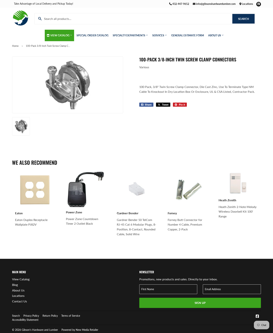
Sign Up (200, 302)
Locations (247, 3)
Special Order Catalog (92, 35)
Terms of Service (70, 315)
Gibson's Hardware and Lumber (40, 329)
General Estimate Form (187, 35)
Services (158, 35)
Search (246, 18)
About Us (215, 35)
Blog (15, 284)
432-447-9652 (180, 3)
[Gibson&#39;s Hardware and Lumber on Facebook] (257, 316)
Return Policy (50, 315)
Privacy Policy (31, 315)
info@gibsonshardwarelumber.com (215, 3)
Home (15, 45)
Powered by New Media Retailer (79, 329)
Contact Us (19, 301)
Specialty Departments (129, 35)
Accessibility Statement (25, 319)
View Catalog (60, 35)
